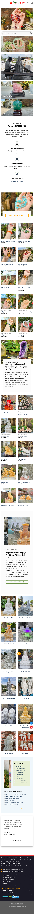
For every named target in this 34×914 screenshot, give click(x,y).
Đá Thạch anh (19, 773)
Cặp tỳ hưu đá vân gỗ (22, 436)
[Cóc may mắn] (8, 448)
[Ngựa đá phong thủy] (25, 448)
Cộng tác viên (7, 881)
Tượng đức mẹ (25, 698)
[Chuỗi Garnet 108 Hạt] (25, 254)
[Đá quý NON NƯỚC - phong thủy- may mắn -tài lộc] (17, 2)
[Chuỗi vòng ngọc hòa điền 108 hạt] (25, 277)
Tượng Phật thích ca (8, 618)
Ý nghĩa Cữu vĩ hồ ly (10, 801)
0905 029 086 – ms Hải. (17, 181)
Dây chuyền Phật (20, 769)
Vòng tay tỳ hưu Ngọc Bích (24, 241)
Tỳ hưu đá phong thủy (23, 505)
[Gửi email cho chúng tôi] (10, 893)
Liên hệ (5, 883)
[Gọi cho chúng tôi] (12, 893)
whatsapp (17, 888)
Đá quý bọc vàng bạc (21, 783)
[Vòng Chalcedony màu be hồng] (25, 301)
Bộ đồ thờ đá (25, 753)
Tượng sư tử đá (8, 726)
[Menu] (2, 3)
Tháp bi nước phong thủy (25, 644)
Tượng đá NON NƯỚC (8, 77)
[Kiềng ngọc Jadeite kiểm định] (8, 324)
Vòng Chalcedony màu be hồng (25, 312)
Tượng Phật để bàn (5, 436)
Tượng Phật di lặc (9, 753)
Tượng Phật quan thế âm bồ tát (8, 699)
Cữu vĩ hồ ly (19, 767)
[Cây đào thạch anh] (25, 402)
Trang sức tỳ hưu (20, 771)
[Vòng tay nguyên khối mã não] (8, 231)
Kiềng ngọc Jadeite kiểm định (7, 335)
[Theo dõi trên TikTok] (8, 893)
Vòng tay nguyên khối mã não (8, 241)
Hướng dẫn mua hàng (9, 877)
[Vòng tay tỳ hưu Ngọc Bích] (25, 231)
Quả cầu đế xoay (5, 412)
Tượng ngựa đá (4, 482)
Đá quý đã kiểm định (21, 781)
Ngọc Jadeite (19, 775)
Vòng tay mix (19, 779)
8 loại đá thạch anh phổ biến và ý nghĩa (15, 795)
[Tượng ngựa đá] (8, 472)
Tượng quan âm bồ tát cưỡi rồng (9, 671)
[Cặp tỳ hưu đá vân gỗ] (25, 425)
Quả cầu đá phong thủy (8, 114)
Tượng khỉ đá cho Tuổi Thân (24, 482)
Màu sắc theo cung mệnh (12, 799)
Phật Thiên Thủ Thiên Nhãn (7, 264)
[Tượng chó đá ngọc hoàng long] (8, 495)
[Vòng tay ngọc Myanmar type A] (25, 324)
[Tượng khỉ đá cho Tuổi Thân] (25, 472)
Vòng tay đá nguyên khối (9, 49)
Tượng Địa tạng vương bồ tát (8, 644)
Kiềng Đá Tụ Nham (5, 287)
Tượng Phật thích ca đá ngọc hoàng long (25, 726)
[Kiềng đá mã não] (8, 301)
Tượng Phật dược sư (25, 671)
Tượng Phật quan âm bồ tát (25, 618)
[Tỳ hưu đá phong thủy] (25, 495)
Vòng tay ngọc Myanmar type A (25, 335)
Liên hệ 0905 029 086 (23, 414)
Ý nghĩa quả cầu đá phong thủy (13, 797)
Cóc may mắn (4, 459)
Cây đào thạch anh (22, 412)
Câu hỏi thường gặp (8, 879)
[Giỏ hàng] (32, 3)
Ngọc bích (18, 777)
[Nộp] (30, 33)
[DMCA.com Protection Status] (7, 897)
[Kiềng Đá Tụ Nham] (8, 277)
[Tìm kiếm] (28, 2)
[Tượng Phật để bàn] (8, 425)
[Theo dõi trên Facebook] (7, 893)
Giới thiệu (6, 875)
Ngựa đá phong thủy (22, 459)
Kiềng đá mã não (5, 312)
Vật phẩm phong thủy (7, 96)
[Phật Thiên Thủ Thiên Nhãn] (8, 254)
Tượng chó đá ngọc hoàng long (8, 505)
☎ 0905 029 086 (6, 888)
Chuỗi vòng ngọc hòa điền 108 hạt (24, 288)
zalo (12, 888)
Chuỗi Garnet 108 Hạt (23, 264)
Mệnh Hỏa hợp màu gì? (11, 805)
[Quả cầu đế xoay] (8, 402)
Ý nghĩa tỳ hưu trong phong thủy (14, 803)
